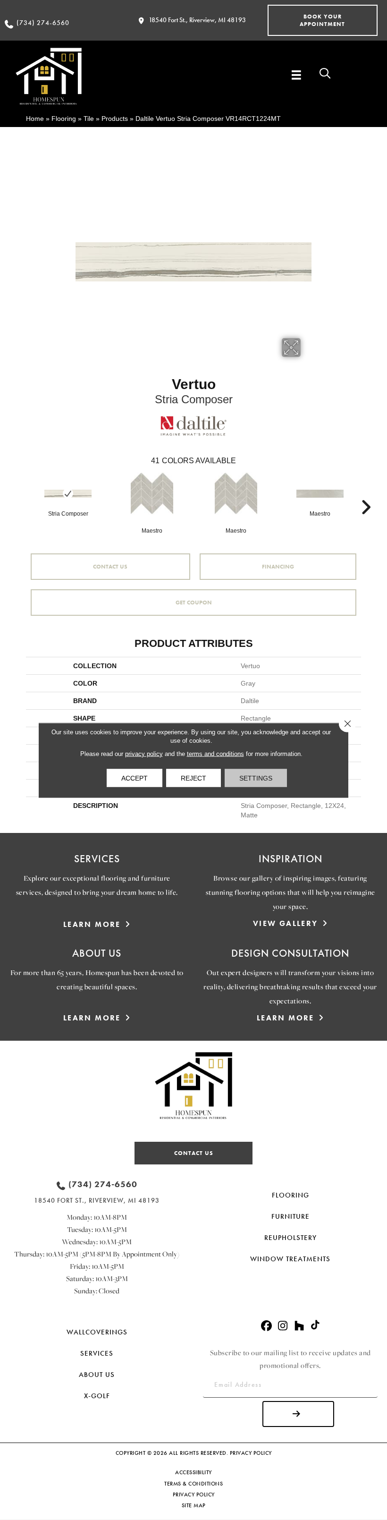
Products (114, 118)
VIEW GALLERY (285, 923)
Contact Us (110, 566)
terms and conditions (215, 753)
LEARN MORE (92, 924)
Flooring (63, 118)
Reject (193, 777)
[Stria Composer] (68, 493)
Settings (255, 777)
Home (35, 118)
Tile (89, 118)
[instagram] (283, 1326)
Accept (134, 777)
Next (366, 493)
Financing (278, 566)
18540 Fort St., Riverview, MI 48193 (197, 20)
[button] (323, 20)
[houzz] (299, 1326)
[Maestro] (152, 493)
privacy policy (144, 753)
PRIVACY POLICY (251, 1453)
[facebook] (266, 1326)
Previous (21, 493)
